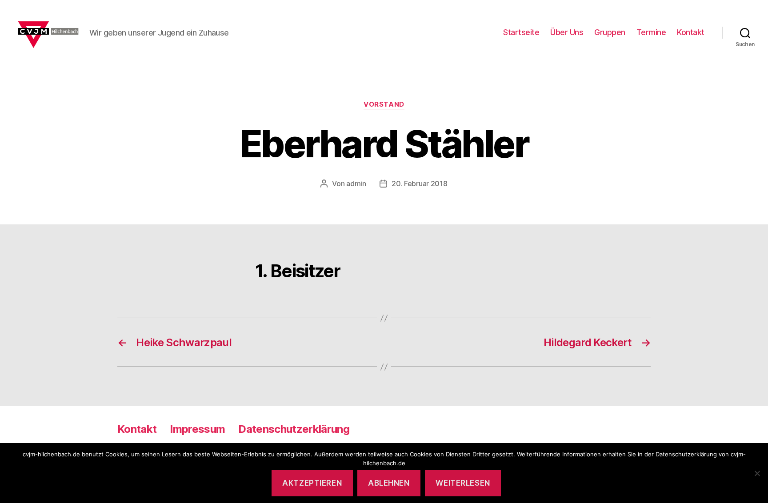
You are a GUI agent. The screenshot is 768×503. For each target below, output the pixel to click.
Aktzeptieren (312, 483)
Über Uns (566, 32)
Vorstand (384, 104)
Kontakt (690, 32)
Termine (651, 32)
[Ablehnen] (756, 473)
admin (356, 183)
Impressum (197, 429)
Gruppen (609, 32)
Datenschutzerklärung (293, 429)
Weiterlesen (463, 483)
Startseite (521, 32)
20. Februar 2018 (420, 183)
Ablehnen (389, 483)
